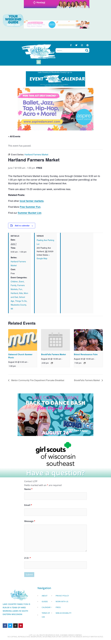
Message (29, 521)
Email (28, 505)
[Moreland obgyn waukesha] (56, 3)
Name (28, 489)
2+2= (27, 557)
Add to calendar (22, 225)
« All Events (14, 136)
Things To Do (21, 301)
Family (13, 285)
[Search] (86, 50)
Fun (20, 289)
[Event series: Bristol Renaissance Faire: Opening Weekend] (85, 363)
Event (21, 281)
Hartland (14, 293)
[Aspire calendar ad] (55, 108)
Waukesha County (18, 304)
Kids (21, 293)
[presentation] (22, 340)
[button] (38, 62)
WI (12, 308)
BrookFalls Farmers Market (53, 354)
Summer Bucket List (29, 213)
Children (14, 281)
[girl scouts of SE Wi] (55, 453)
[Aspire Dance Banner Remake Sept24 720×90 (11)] (56, 24)
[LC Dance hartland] (55, 414)
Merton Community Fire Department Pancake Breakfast (37, 380)
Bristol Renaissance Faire (86, 354)
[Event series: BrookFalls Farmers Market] (52, 363)
